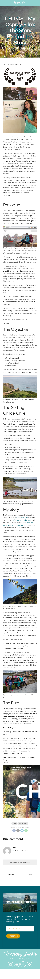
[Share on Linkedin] (22, 830)
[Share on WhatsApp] (26, 830)
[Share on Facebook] (14, 830)
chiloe (15, 823)
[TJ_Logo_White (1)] (20, 954)
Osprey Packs (23, 823)
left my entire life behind (21, 520)
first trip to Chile (22, 517)
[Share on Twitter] (18, 830)
